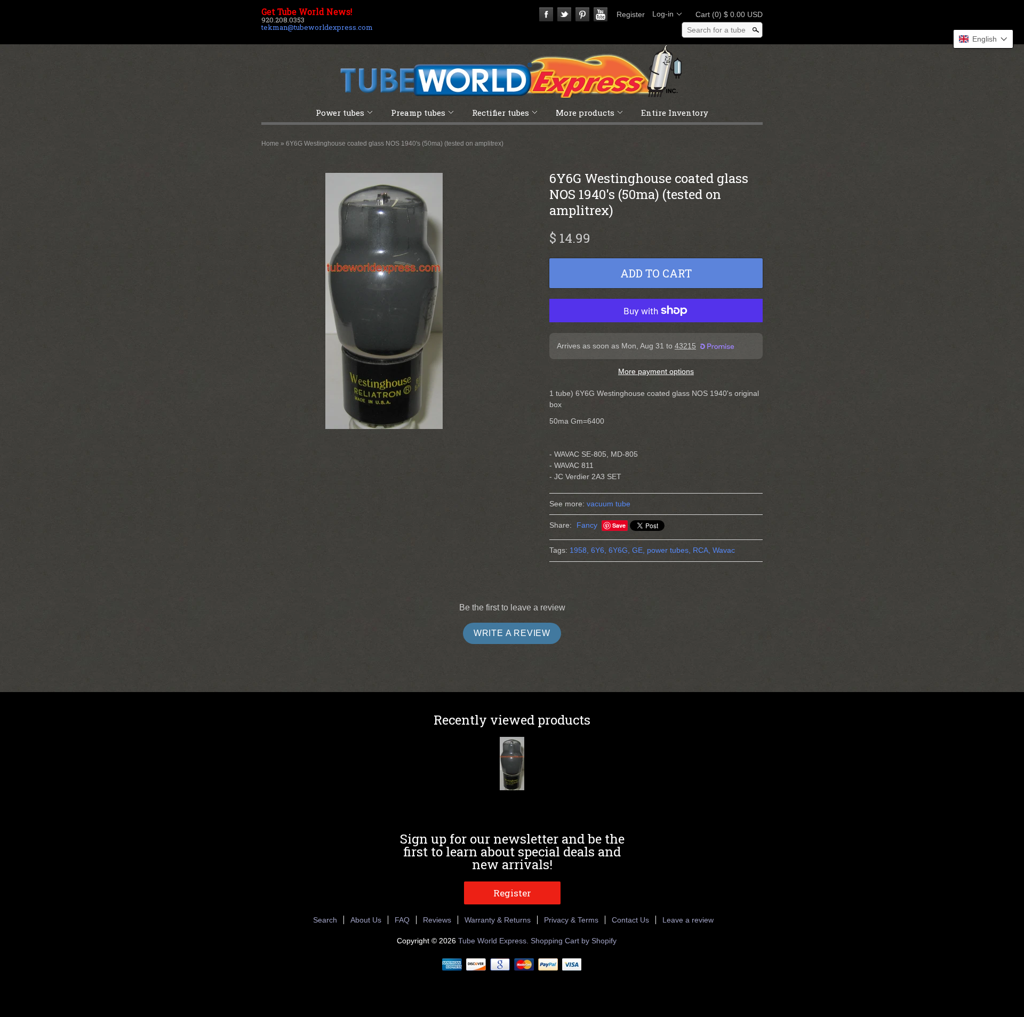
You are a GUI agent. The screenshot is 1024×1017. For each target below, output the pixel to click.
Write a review (512, 633)
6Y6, (598, 550)
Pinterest (582, 14)
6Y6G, (619, 550)
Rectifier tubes (500, 112)
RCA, (701, 550)
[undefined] (384, 302)
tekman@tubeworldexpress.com (317, 27)
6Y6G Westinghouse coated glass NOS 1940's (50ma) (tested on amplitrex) (394, 143)
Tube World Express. (494, 940)
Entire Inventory (674, 112)
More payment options (656, 371)
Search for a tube (716, 30)
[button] (983, 39)
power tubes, (669, 550)
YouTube (600, 14)
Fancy (587, 525)
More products (585, 112)
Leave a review (688, 920)
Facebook (546, 14)
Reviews (437, 920)
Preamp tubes (418, 112)
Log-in (663, 14)
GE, (638, 550)
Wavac (724, 550)
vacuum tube (608, 503)
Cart (726, 14)
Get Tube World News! (307, 11)
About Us (365, 920)
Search (325, 920)
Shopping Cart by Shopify (574, 940)
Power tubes (340, 112)
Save (619, 525)
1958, (579, 550)
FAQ (402, 920)
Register (631, 14)
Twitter (564, 14)
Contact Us (630, 920)
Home (270, 143)
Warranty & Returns (498, 920)
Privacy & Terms (571, 920)
